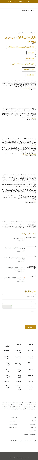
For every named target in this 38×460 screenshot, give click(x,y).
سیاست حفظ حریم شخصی (30, 434)
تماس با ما (33, 420)
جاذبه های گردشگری (23, 33)
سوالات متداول (32, 424)
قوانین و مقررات (32, 430)
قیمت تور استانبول (14, 424)
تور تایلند (29, 86)
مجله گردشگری (14, 417)
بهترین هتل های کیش (13, 427)
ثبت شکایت (33, 427)
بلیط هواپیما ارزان (14, 420)
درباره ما (34, 417)
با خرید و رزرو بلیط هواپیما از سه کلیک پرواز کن (19, 1)
